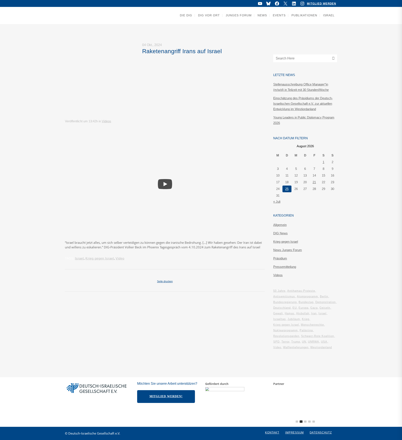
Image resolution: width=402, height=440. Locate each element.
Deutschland (282, 307)
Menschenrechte (312, 324)
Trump (295, 341)
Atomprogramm (307, 296)
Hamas (289, 313)
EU (294, 307)
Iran (314, 313)
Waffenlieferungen (295, 347)
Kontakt (272, 432)
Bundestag (306, 302)
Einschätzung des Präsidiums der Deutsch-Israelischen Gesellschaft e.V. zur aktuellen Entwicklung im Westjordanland (303, 103)
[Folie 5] (313, 422)
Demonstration (325, 302)
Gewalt (278, 313)
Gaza (314, 307)
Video (120, 258)
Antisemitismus (284, 296)
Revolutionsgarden (286, 336)
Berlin (324, 296)
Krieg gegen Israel (99, 258)
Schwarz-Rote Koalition (317, 336)
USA (324, 341)
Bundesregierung (285, 302)
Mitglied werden (321, 3)
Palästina (306, 330)
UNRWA (313, 341)
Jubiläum (293, 319)
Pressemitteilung (284, 266)
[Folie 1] (297, 422)
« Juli (276, 201)
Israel (79, 258)
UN (304, 341)
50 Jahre (279, 290)
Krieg (305, 319)
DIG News (280, 233)
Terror (285, 341)
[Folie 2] (301, 421)
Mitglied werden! (166, 396)
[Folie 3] (305, 422)
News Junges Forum (287, 250)
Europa (303, 307)
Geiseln (325, 307)
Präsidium (280, 258)
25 (287, 189)
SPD (276, 341)
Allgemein (280, 225)
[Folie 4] (309, 422)
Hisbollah (302, 313)
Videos (106, 121)
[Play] (165, 184)
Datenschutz (321, 432)
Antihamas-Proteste (301, 290)
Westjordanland (321, 347)
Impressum (294, 432)
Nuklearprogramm (285, 330)
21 (314, 182)
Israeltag (279, 319)
